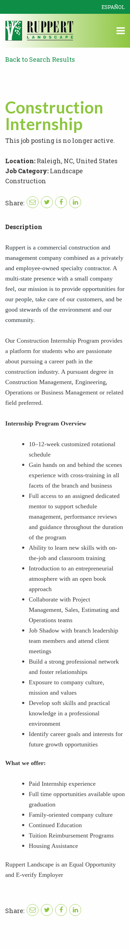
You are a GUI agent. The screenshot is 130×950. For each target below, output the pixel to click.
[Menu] (120, 32)
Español (113, 7)
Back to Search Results (40, 59)
